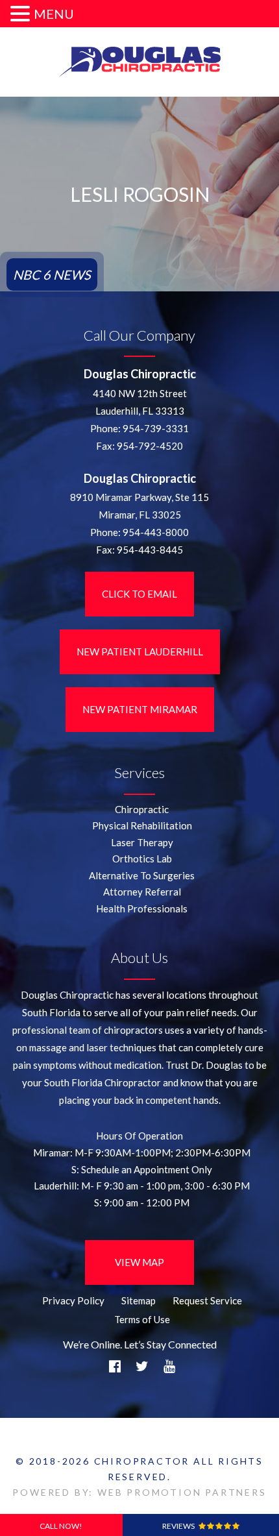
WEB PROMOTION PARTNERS (182, 1492)
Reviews (180, 1526)
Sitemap (138, 1300)
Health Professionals (142, 908)
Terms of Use (142, 1319)
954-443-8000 (156, 532)
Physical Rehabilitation (142, 825)
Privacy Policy (73, 1300)
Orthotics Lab (142, 858)
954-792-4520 (150, 446)
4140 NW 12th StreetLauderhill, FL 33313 (140, 402)
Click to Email (139, 594)
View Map (139, 1262)
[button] (22, 14)
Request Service (207, 1300)
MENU (54, 13)
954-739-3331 (156, 428)
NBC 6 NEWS (52, 274)
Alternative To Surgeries (142, 875)
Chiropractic (142, 809)
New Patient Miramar (139, 709)
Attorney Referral (142, 891)
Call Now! (61, 1526)
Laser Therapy (142, 842)
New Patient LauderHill (140, 651)
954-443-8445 (150, 549)
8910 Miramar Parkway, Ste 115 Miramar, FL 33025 (139, 505)
